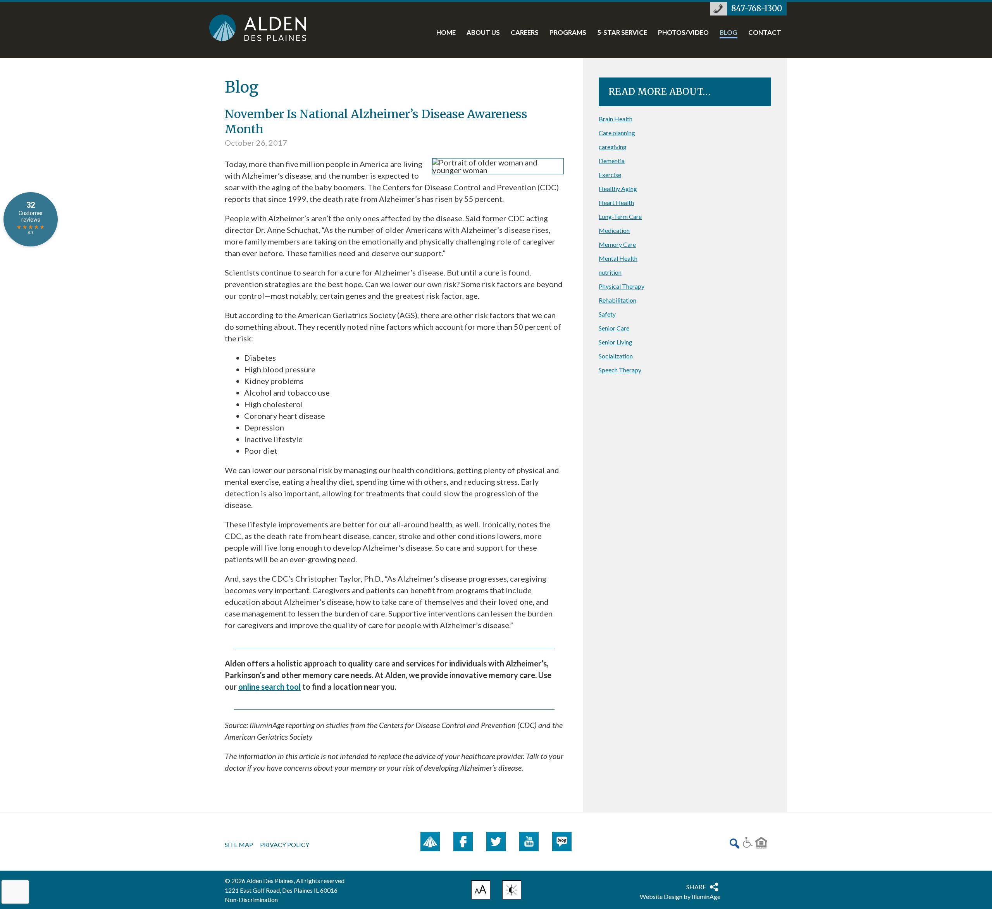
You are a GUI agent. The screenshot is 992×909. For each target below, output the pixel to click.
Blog (728, 32)
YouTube (529, 841)
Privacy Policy (284, 845)
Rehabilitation (617, 300)
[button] (511, 889)
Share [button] (696, 886)
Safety (607, 314)
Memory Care (617, 244)
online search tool (269, 686)
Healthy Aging (618, 188)
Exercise (610, 174)
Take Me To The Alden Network (430, 841)
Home (446, 32)
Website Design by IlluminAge (680, 896)
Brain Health (615, 118)
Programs (567, 32)
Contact (764, 32)
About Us (483, 32)
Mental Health (618, 258)
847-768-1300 (756, 8)
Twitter (496, 841)
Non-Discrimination (251, 899)
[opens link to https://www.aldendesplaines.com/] (265, 27)
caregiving (613, 146)
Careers (525, 32)
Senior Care (614, 328)
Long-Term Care (620, 216)
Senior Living (615, 342)
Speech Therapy (620, 370)
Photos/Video (683, 32)
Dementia (612, 160)
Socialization (616, 356)
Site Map (239, 845)
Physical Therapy (621, 286)
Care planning (617, 132)
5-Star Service (622, 32)
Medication (614, 230)
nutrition (610, 272)
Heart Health (616, 202)
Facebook (463, 841)
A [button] (480, 890)
